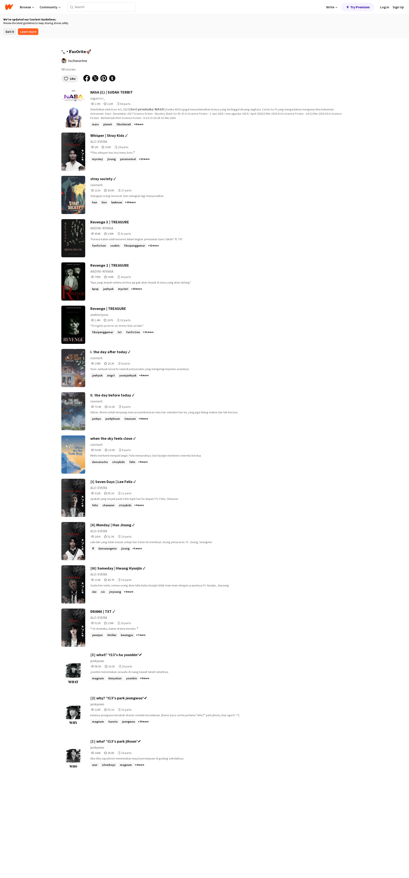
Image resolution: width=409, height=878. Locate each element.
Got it (10, 32)
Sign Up (398, 7)
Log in (384, 7)
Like (73, 79)
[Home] (9, 7)
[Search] (72, 7)
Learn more (28, 32)
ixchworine (77, 60)
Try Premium (360, 7)
